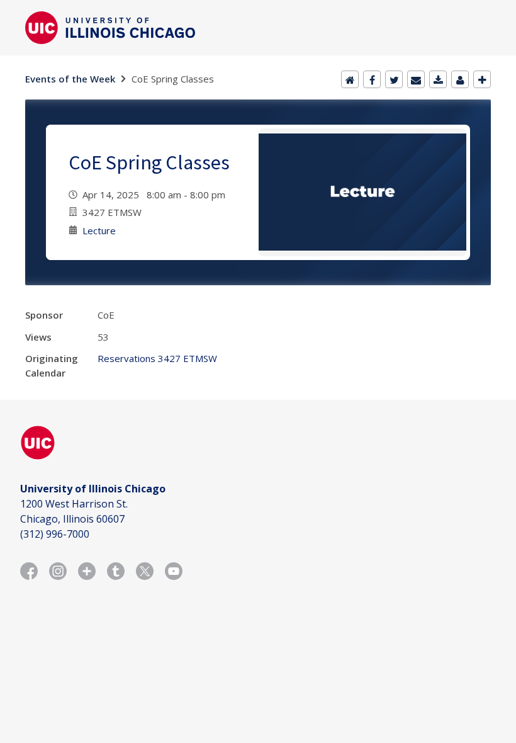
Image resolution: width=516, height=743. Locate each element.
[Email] (416, 79)
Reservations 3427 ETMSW (157, 358)
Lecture (99, 230)
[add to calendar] (438, 79)
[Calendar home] (350, 79)
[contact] (460, 79)
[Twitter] (394, 79)
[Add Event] (482, 79)
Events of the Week (70, 78)
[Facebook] (372, 79)
